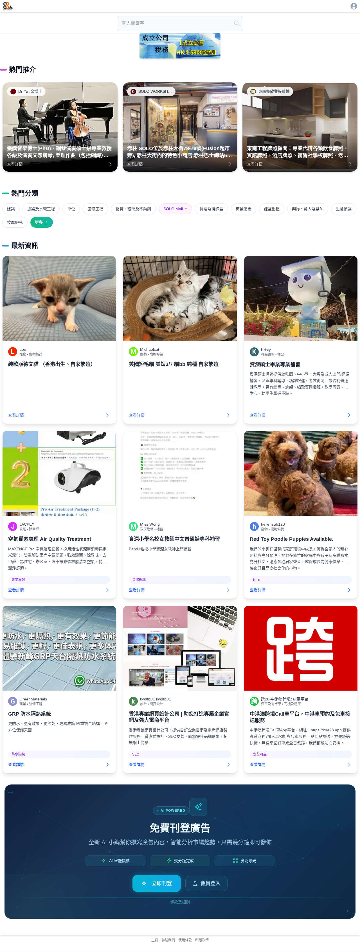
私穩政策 (202, 940)
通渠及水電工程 (41, 209)
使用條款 (185, 940)
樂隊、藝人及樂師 (307, 209)
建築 (11, 209)
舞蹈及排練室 (211, 209)
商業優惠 (243, 209)
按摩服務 (15, 222)
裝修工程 (95, 209)
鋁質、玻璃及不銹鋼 (133, 209)
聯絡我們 (168, 940)
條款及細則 (180, 902)
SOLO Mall (175, 209)
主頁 (154, 940)
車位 (71, 209)
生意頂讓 (344, 209)
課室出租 (272, 209)
